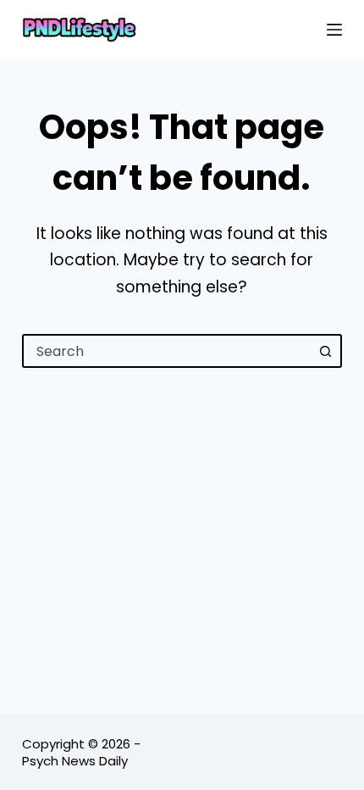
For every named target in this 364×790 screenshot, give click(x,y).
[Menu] (334, 29)
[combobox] (167, 351)
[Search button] (325, 351)
